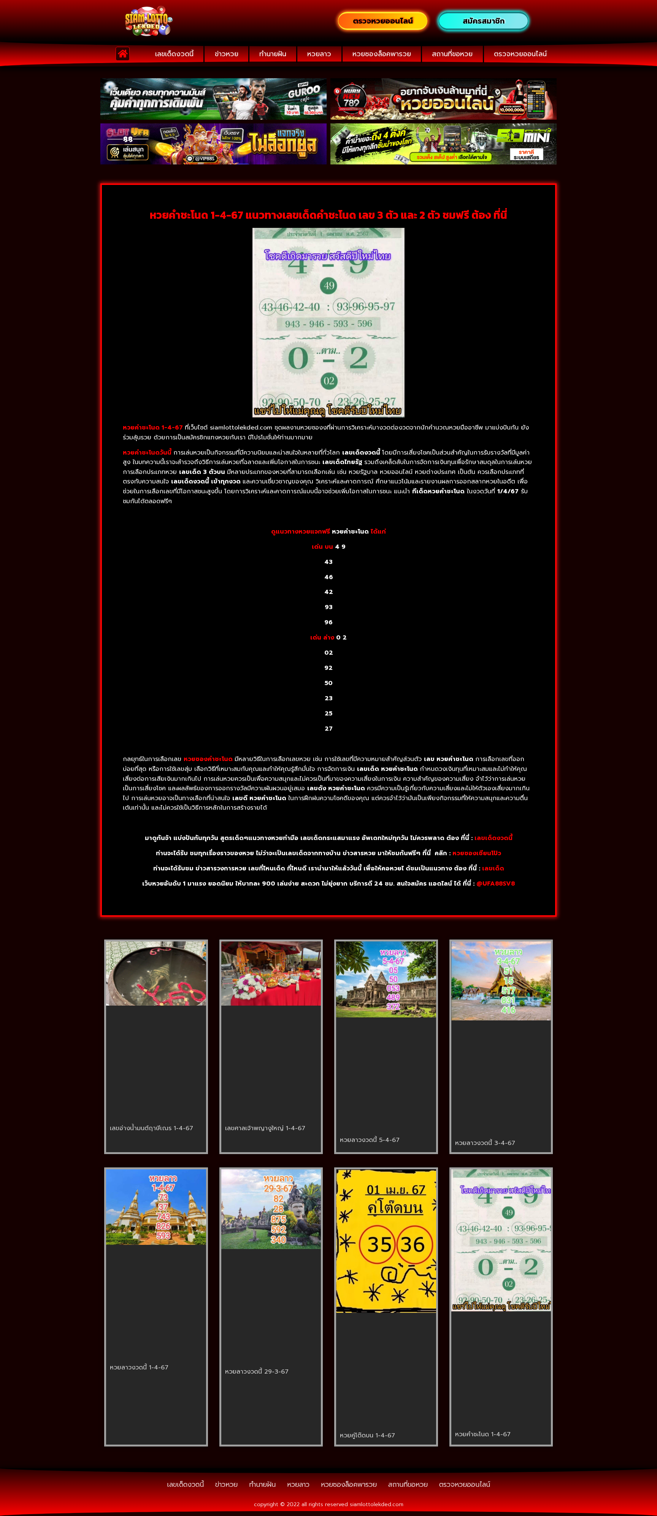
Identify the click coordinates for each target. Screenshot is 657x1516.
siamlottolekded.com (376, 1504)
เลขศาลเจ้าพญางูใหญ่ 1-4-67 (265, 1128)
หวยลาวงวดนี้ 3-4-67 (485, 1143)
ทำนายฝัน (272, 54)
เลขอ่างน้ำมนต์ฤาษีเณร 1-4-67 (151, 1128)
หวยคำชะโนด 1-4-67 (483, 1434)
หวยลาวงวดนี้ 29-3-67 (257, 1371)
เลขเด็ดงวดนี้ (174, 54)
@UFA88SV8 (495, 883)
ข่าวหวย (226, 54)
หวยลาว (319, 54)
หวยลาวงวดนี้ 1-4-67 (139, 1367)
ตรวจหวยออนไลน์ (520, 54)
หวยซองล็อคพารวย (381, 54)
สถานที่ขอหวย (452, 54)
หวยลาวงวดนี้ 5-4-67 (370, 1140)
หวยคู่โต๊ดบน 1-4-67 (367, 1435)
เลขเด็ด (493, 868)
